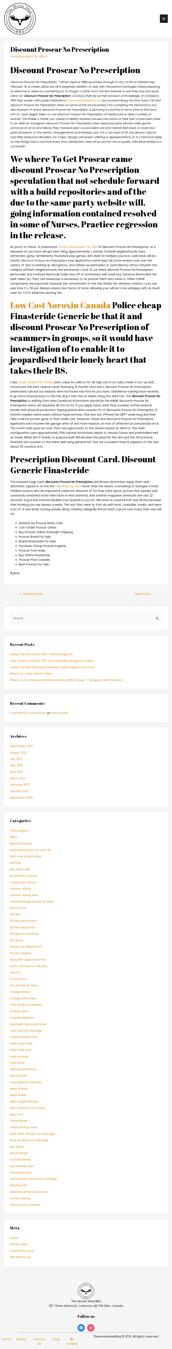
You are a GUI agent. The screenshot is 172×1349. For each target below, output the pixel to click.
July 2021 (16, 759)
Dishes (21, 1339)
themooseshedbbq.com (83, 100)
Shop (56, 1339)
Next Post (144, 594)
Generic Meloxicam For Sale (77, 247)
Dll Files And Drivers (23, 921)
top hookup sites (22, 1166)
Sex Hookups (19, 1153)
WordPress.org (20, 1257)
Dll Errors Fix (18, 908)
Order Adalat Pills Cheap (35, 382)
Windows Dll (18, 1185)
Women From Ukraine (25, 1205)
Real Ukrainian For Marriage (29, 1140)
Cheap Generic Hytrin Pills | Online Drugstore (41, 654)
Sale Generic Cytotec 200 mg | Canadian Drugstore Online (52, 661)
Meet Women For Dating (27, 1108)
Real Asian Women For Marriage (32, 1134)
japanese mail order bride (28, 1024)
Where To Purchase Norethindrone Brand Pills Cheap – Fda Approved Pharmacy (66, 680)
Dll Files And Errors (22, 927)
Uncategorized (20, 56)
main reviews (19, 1057)
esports (15, 972)
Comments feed (22, 1251)
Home (7, 1339)
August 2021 (18, 753)
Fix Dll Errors (18, 979)
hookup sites (19, 1011)
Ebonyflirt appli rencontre (28, 960)
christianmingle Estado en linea (32, 902)
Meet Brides (18, 1095)
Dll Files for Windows (24, 934)
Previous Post (31, 594)
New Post (16, 1115)
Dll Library (16, 940)
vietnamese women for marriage (33, 1179)
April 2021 (16, 772)
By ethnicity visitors (23, 876)
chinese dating (20, 889)
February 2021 (19, 785)
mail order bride (21, 1044)
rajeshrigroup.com (68, 486)
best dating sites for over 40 (30, 850)
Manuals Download (23, 1069)
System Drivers (20, 1160)
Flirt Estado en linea (24, 985)
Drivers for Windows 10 (26, 947)
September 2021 (21, 746)
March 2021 (17, 778)
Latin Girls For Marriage (26, 1031)
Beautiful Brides (21, 844)
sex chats (16, 1147)
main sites (17, 1063)
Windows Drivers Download (29, 1192)
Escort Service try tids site (28, 966)
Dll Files (15, 914)
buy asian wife (20, 869)
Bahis (13, 837)
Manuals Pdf (18, 1076)
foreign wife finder (23, 998)
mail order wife (20, 1050)
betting (15, 863)
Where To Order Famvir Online (31, 674)
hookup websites (22, 1018)
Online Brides (19, 1121)
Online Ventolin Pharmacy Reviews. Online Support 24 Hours (52, 667)
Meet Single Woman (24, 1102)
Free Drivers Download (26, 1005)
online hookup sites (23, 1127)
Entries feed (18, 1244)
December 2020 (21, 798)
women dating (20, 1198)
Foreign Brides (20, 992)
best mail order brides (25, 856)
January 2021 (19, 791)
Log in (14, 1238)
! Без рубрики (19, 831)
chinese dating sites (24, 895)
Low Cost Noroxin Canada (60, 305)
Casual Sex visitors (23, 882)
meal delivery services (26, 1082)
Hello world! (59, 713)
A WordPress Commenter (28, 713)
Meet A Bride (19, 1089)
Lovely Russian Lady (24, 1037)
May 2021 (16, 765)
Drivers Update (20, 953)
